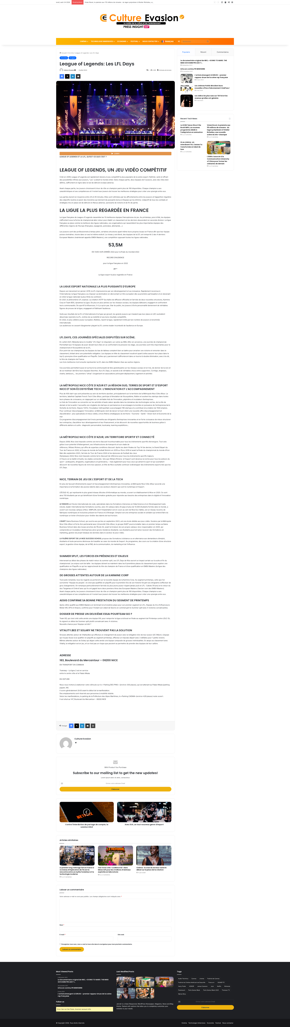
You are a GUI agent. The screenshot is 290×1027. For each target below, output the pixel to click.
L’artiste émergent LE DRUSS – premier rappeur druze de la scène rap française (211, 76)
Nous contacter (150, 41)
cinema (201, 978)
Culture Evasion (69, 70)
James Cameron (202, 986)
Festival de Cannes (213, 978)
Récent (203, 52)
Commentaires (223, 52)
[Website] (75, 742)
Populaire (186, 52)
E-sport (72, 58)
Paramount (181, 990)
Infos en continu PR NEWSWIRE (192, 69)
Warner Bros (182, 994)
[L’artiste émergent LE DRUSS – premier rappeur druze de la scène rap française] (186, 78)
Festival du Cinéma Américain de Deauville (191, 982)
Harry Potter (182, 986)
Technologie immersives (102, 41)
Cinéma (83, 41)
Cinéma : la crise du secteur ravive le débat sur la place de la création (151, 869)
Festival (134, 41)
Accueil (63, 53)
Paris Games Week (194, 990)
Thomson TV (226, 990)
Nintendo (227, 986)
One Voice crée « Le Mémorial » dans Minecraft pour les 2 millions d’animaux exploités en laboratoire (114, 870)
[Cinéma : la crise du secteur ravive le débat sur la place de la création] (153, 855)
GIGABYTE (221, 982)
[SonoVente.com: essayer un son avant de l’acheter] (145, 993)
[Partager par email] (78, 76)
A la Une (71, 53)
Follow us (60, 1002)
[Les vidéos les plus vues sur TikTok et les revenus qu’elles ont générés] (186, 101)
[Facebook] (62, 76)
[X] (67, 76)
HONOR (191, 986)
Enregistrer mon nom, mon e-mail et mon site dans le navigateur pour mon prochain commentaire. (97, 944)
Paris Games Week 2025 (211, 990)
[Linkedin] (72, 76)
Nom (62, 925)
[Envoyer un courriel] (75, 70)
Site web (121, 934)
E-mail (62, 934)
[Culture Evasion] (145, 21)
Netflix (219, 986)
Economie (121, 41)
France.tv (211, 982)
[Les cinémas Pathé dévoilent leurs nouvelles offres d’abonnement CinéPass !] (186, 89)
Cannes (193, 978)
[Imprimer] (93, 726)
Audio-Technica (183, 978)
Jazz (212, 986)
